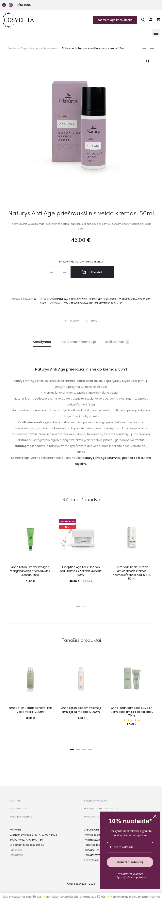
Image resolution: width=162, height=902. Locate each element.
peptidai (93, 302)
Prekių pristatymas (21, 816)
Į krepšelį (96, 272)
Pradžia (12, 48)
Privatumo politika (94, 816)
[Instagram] (11, 5)
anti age (63, 302)
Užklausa (24, 5)
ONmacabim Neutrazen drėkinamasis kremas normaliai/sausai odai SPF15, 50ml (132, 573)
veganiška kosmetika (110, 302)
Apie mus (15, 800)
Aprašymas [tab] (42, 342)
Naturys (82, 298)
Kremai (72, 298)
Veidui (43, 302)
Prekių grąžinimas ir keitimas (101, 808)
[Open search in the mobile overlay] (143, 19)
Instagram (16, 855)
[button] (156, 33)
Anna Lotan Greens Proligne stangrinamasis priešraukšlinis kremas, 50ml (30, 571)
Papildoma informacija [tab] (78, 342)
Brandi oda (61, 298)
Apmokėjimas (18, 808)
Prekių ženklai (129, 298)
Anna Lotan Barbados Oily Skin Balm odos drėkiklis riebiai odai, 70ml (132, 712)
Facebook (74, 320)
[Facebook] (4, 5)
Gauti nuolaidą (130, 862)
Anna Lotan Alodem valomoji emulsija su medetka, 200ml (81, 710)
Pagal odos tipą (30, 48)
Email (94, 320)
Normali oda (50, 48)
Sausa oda (144, 298)
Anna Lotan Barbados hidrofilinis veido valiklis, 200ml (30, 710)
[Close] (155, 816)
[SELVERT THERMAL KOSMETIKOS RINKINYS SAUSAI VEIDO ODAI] (150, 48)
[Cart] (158, 19)
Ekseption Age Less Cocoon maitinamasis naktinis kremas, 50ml (81, 571)
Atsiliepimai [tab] (116, 342)
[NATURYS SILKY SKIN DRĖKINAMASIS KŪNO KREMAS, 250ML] (144, 48)
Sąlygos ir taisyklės (95, 800)
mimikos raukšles (78, 302)
